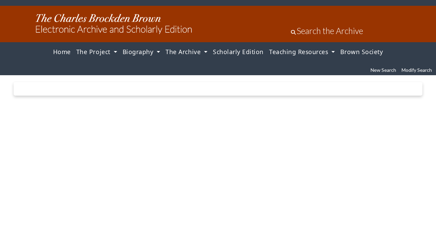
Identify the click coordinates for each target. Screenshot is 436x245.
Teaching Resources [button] (299, 52)
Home (62, 52)
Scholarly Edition (238, 52)
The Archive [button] (184, 52)
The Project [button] (94, 52)
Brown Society (361, 52)
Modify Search (417, 70)
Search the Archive (330, 31)
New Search (383, 70)
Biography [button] (139, 52)
